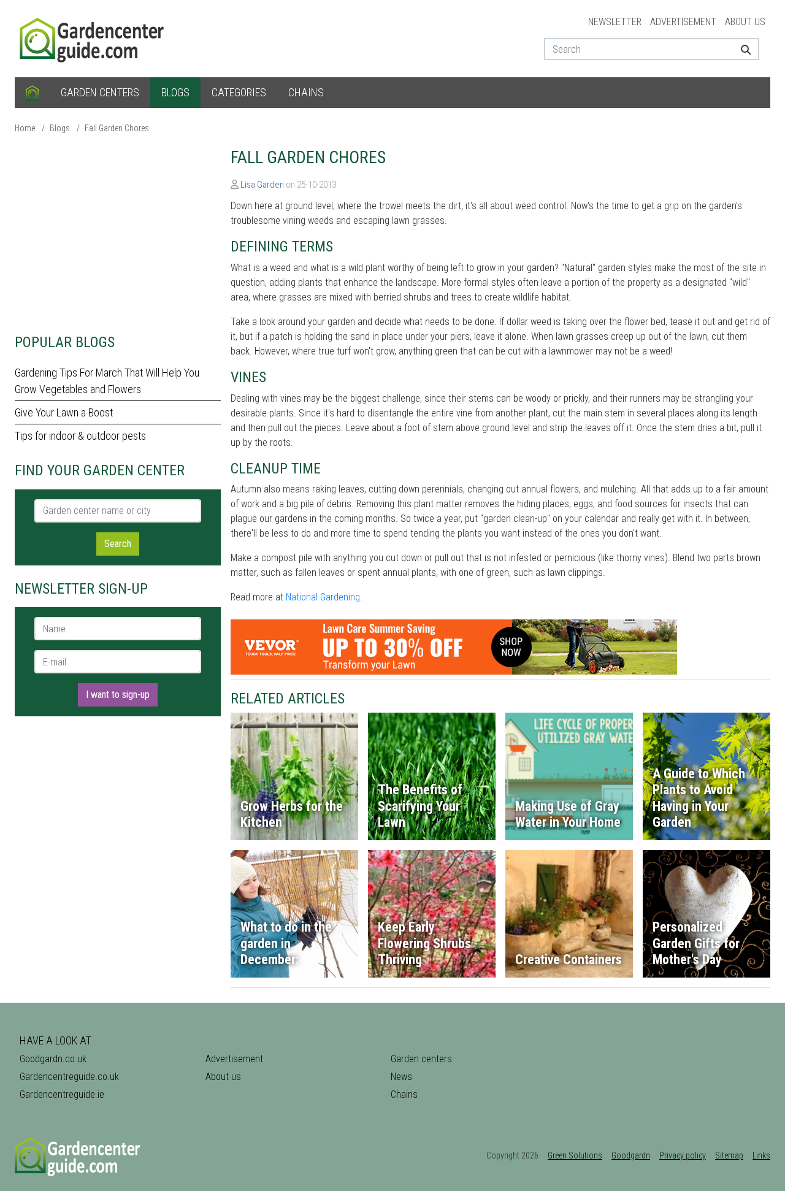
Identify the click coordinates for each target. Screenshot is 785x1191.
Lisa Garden (262, 184)
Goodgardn (630, 1155)
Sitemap (729, 1155)
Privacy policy (682, 1155)
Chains (306, 92)
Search (117, 544)
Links (761, 1155)
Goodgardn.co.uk (53, 1059)
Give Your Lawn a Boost (64, 412)
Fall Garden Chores (117, 128)
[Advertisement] (118, 233)
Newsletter (614, 22)
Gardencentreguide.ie (62, 1094)
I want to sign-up (118, 694)
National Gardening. (324, 597)
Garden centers (100, 92)
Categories (239, 92)
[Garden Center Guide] (93, 38)
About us (745, 22)
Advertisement (683, 22)
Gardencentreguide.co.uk (69, 1076)
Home (25, 128)
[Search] (741, 49)
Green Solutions (575, 1155)
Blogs (175, 92)
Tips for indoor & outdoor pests (80, 435)
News (401, 1076)
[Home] (32, 92)
